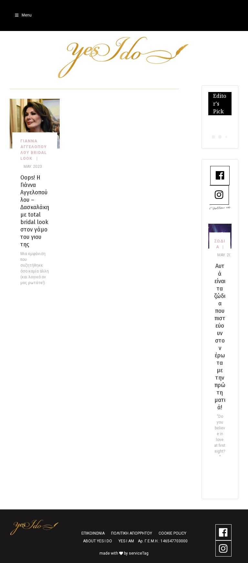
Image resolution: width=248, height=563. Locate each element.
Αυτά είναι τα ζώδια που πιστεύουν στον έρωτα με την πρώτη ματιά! (219, 336)
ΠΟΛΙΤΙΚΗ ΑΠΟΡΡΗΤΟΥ (131, 533)
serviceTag (139, 553)
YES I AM (126, 541)
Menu (27, 15)
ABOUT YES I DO (97, 541)
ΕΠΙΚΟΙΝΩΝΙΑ (93, 533)
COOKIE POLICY (172, 533)
